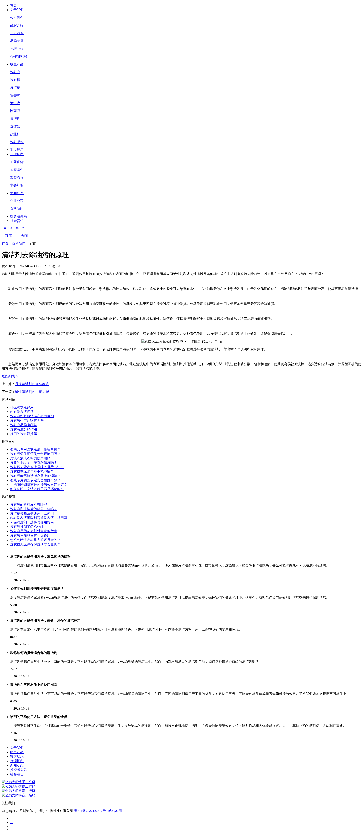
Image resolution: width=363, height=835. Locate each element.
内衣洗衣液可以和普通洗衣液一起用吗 (38, 518)
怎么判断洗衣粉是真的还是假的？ (35, 540)
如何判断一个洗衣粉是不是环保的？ (37, 489)
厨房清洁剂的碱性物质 (32, 384)
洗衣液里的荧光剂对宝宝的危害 (33, 531)
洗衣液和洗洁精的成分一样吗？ (33, 509)
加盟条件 (17, 169)
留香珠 (15, 95)
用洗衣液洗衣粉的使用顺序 (30, 458)
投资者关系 (18, 216)
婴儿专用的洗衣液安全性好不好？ (35, 480)
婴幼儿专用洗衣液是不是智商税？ (35, 449)
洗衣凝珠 (17, 142)
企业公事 (17, 201)
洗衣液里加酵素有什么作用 (30, 535)
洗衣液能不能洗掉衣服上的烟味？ (35, 476)
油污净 (15, 103)
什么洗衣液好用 (22, 407)
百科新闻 (17, 208)
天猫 (23, 235)
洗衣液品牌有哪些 (23, 425)
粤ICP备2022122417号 (90, 811)
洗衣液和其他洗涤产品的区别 (32, 416)
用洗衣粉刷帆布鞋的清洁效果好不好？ (38, 484)
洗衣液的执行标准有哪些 (28, 504)
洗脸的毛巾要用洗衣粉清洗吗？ (33, 462)
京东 (7, 235)
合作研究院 (18, 56)
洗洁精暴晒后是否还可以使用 (32, 513)
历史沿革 (17, 33)
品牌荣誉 (17, 41)
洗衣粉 (15, 80)
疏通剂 (15, 134)
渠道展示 (17, 149)
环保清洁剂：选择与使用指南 (32, 522)
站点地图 (115, 811)
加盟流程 (17, 177)
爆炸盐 (15, 126)
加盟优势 (17, 162)
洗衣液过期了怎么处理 (27, 526)
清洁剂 (15, 118)
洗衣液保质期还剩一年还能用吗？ (35, 454)
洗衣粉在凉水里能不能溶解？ (32, 471)
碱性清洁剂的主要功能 (32, 392)
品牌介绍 (17, 25)
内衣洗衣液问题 (22, 412)
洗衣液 (15, 72)
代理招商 (17, 154)
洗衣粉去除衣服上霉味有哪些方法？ (37, 467)
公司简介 (17, 17)
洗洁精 (15, 87)
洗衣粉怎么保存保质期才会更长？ (35, 544)
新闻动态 (17, 193)
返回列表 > (10, 376)
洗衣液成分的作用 (23, 429)
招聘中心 (17, 48)
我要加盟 (17, 185)
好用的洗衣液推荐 (23, 434)
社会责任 (17, 221)
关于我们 (17, 10)
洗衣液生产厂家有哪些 (27, 420)
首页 (13, 5)
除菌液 (15, 111)
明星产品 (17, 64)
